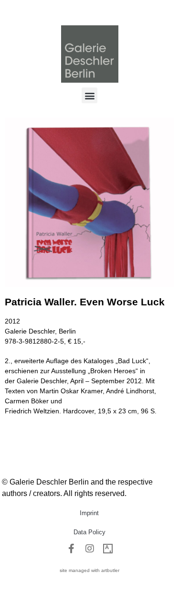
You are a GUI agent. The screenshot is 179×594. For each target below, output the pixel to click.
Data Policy (89, 532)
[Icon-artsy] (108, 548)
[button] (89, 95)
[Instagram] (89, 548)
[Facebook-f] (71, 548)
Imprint (89, 513)
